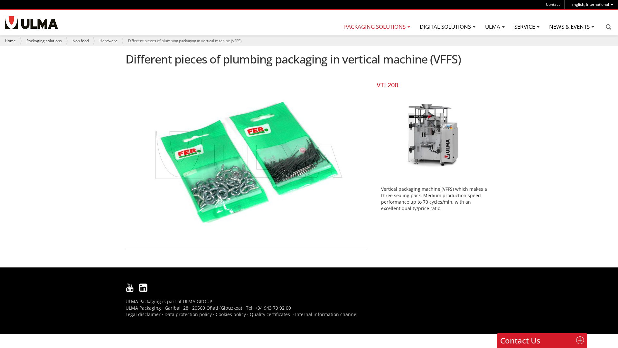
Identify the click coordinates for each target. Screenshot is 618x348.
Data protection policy (188, 314)
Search (608, 27)
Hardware (108, 41)
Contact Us (520, 340)
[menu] (592, 4)
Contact (553, 4)
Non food (80, 41)
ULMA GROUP (197, 301)
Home (10, 41)
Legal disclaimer (143, 314)
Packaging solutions (44, 41)
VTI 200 (387, 85)
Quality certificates (270, 314)
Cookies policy (231, 314)
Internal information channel (326, 314)
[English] (31, 22)
